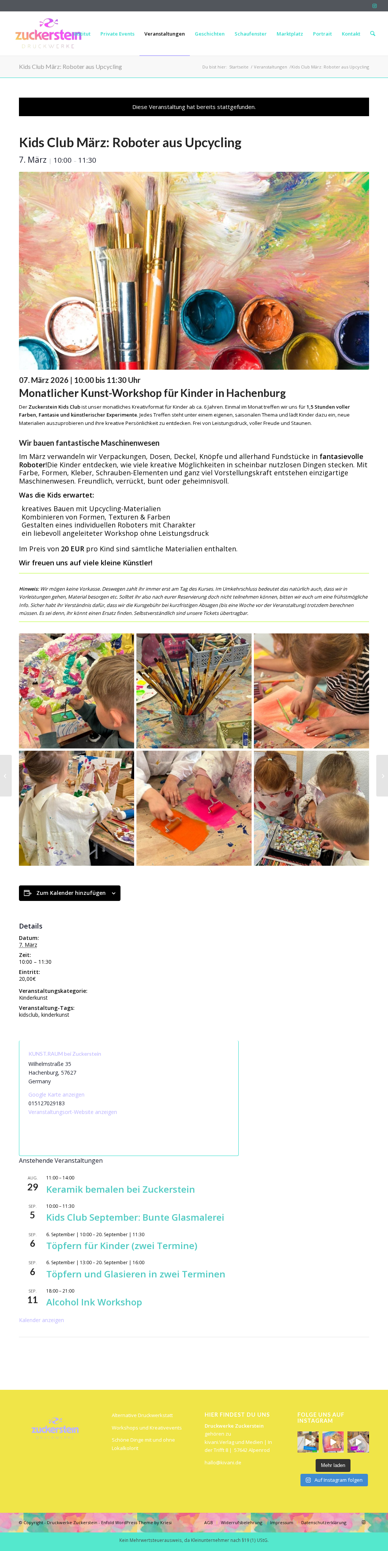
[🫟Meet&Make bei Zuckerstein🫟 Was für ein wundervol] (358, 1442)
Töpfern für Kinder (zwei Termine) (121, 1245)
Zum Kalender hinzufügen (71, 892)
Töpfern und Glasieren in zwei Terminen (135, 1274)
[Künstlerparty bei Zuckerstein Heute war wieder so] (333, 1442)
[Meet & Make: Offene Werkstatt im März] (6, 776)
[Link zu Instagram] (374, 5)
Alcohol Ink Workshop (94, 1302)
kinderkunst (55, 1014)
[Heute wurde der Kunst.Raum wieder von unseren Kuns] (308, 1442)
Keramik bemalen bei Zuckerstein (120, 1189)
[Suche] (372, 34)
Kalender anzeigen (41, 1320)
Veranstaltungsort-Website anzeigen (72, 1111)
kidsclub (28, 1014)
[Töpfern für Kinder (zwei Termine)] (382, 776)
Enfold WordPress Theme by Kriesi (136, 1522)
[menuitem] (82, 34)
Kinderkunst (33, 997)
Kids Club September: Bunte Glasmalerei (135, 1217)
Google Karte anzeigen (56, 1094)
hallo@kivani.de (223, 1462)
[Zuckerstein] (47, 34)
